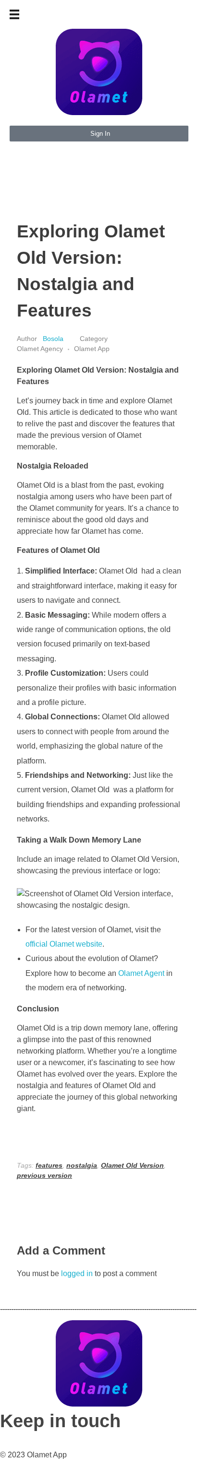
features (49, 1165)
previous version (44, 1175)
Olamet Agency (40, 348)
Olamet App (92, 348)
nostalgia (81, 1165)
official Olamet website (63, 944)
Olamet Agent (141, 973)
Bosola (54, 338)
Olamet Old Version (132, 1165)
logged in (78, 1273)
